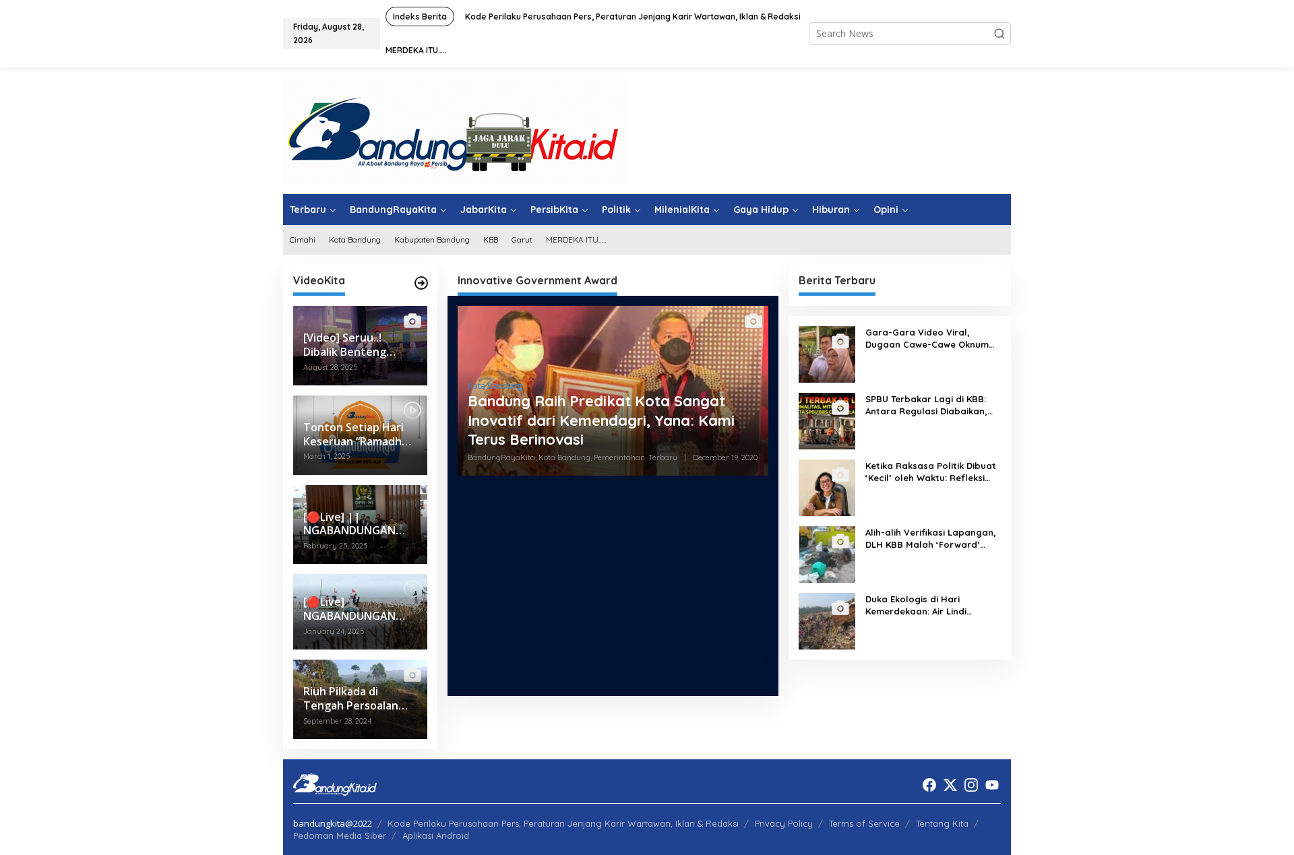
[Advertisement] (613, 591)
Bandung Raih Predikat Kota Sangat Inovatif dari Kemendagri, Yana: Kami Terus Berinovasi (601, 420)
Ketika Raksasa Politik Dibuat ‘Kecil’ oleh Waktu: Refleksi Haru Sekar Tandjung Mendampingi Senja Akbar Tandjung (930, 472)
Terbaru (662, 457)
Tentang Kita (942, 823)
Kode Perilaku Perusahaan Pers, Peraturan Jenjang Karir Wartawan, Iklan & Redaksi (563, 823)
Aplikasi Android (435, 835)
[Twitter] (950, 785)
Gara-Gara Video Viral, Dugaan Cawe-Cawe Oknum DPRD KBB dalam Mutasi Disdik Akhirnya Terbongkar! (927, 338)
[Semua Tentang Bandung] (455, 129)
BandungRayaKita (501, 457)
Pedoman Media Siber (339, 835)
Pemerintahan (619, 457)
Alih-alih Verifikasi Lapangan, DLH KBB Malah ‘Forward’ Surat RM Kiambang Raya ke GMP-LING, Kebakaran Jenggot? (930, 538)
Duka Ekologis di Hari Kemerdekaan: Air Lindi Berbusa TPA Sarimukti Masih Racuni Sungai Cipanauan (929, 605)
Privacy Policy (784, 823)
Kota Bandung (495, 385)
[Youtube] (992, 785)
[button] (999, 33)
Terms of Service (864, 823)
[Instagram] (971, 785)
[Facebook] (929, 785)
